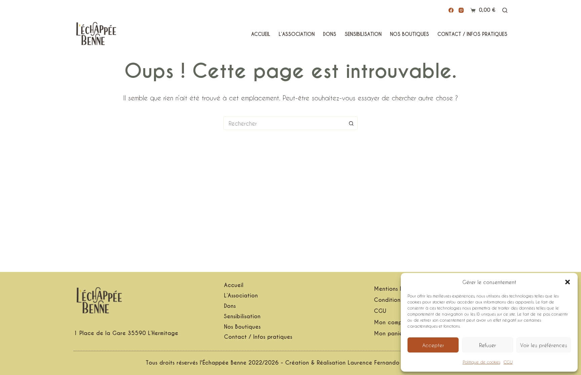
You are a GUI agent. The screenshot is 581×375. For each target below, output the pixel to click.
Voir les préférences (543, 345)
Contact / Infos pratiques (472, 34)
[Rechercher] (504, 10)
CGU (508, 362)
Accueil (260, 34)
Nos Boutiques (409, 34)
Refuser (487, 345)
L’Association (297, 34)
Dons (329, 34)
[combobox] (284, 123)
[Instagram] (461, 10)
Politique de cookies (481, 362)
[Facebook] (451, 10)
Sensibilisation (363, 34)
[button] (567, 282)
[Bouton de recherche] (351, 123)
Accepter (433, 345)
